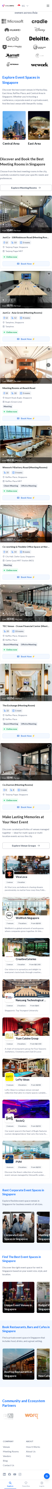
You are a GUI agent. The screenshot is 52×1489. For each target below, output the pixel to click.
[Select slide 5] (14, 224)
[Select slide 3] (9, 224)
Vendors (7, 1456)
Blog (5, 1460)
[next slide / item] (48, 214)
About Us (31, 1451)
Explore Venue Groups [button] (24, 845)
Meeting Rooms (11, 1451)
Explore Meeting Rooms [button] (24, 187)
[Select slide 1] (3, 224)
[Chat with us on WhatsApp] (47, 1476)
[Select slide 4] (12, 224)
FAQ (28, 1456)
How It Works (33, 1446)
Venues (6, 1446)
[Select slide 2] (6, 224)
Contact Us (8, 1465)
